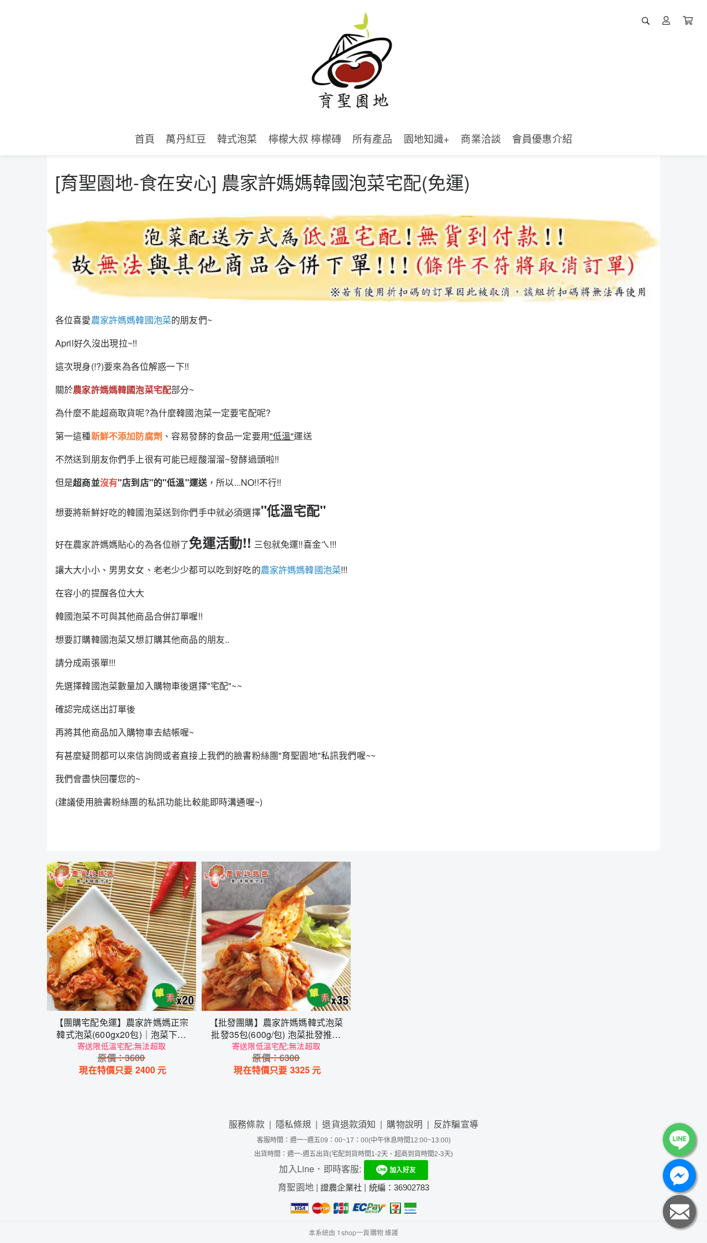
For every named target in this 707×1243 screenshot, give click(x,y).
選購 (127, 995)
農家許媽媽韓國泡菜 (131, 319)
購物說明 (405, 1124)
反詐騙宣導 (456, 1124)
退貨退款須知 (349, 1124)
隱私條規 (294, 1124)
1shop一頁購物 (360, 1232)
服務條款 (247, 1124)
